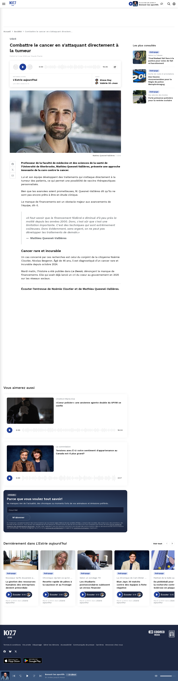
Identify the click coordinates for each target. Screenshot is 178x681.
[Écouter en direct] (130, 4)
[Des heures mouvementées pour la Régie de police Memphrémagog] (139, 76)
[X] (16, 651)
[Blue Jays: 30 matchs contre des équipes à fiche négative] (131, 560)
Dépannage (37, 645)
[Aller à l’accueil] (13, 5)
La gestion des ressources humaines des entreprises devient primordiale (20, 584)
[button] (14, 676)
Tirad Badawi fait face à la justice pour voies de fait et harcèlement (161, 60)
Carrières (100, 645)
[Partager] (115, 67)
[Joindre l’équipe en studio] (162, 4)
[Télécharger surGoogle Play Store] (32, 661)
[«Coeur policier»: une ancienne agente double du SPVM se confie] (30, 411)
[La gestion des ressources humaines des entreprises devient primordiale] (20, 560)
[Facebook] (13, 164)
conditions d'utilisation (81, 528)
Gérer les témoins (51, 645)
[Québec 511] (172, 636)
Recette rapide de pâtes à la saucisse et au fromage (57, 583)
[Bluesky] (10, 651)
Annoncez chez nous (114, 645)
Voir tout (157, 543)
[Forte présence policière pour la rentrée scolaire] (139, 96)
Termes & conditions (12, 645)
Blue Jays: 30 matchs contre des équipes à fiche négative (132, 584)
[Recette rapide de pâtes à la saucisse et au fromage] (57, 560)
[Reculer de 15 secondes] (15, 67)
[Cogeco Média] (157, 635)
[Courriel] (13, 176)
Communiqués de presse (83, 645)
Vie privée (26, 645)
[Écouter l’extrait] (22, 67)
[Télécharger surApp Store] (12, 661)
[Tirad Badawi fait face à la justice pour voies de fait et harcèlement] (139, 57)
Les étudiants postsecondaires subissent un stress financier (95, 584)
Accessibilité (66, 645)
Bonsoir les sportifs (149, 5)
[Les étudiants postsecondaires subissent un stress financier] (94, 560)
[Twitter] (13, 170)
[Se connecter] (174, 4)
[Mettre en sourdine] (156, 676)
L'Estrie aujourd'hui (25, 79)
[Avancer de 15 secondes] (30, 67)
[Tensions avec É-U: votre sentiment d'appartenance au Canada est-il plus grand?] (30, 458)
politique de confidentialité (54, 528)
